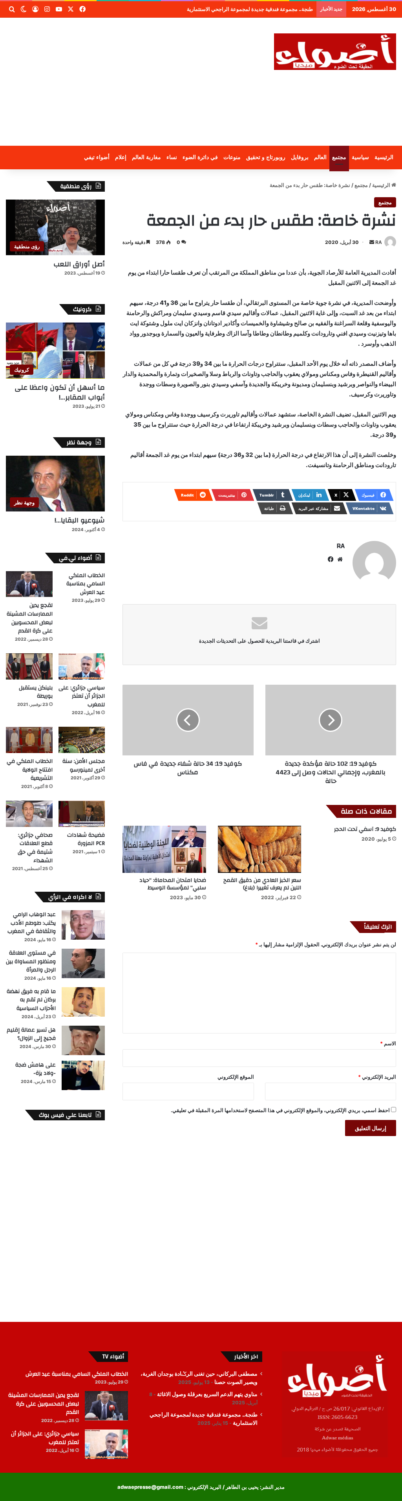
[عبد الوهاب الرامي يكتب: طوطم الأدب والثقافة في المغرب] (83, 925)
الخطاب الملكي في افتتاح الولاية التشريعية (30, 769)
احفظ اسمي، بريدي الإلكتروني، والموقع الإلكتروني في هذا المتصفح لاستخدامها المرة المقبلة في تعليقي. (280, 1110)
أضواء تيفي (97, 157)
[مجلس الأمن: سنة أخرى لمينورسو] (81, 740)
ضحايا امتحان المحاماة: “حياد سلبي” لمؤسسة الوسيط (172, 884)
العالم (320, 157)
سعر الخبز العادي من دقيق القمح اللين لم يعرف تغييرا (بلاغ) (262, 884)
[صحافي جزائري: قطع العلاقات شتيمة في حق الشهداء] (29, 814)
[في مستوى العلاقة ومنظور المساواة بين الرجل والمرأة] (83, 963)
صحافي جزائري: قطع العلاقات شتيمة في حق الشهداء (35, 848)
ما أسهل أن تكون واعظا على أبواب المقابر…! (60, 392)
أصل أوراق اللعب (79, 264)
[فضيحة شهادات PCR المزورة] (81, 814)
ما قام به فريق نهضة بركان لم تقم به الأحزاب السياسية (31, 999)
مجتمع (339, 157)
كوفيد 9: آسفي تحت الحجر (365, 829)
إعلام (120, 157)
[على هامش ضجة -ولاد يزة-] (83, 1075)
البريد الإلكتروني (377, 1077)
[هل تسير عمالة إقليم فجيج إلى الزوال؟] (83, 1040)
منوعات (232, 157)
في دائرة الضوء (200, 157)
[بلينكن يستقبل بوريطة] (29, 666)
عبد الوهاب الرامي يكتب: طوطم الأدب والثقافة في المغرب (31, 923)
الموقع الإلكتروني (235, 1077)
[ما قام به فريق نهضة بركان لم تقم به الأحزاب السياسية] (83, 1002)
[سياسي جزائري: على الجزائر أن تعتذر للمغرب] (81, 666)
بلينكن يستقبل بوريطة (36, 692)
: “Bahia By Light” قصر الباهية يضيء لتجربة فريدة (257, 9)
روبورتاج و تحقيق (265, 157)
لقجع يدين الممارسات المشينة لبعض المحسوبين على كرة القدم (30, 618)
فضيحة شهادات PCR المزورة (86, 839)
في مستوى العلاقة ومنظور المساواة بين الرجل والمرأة (31, 961)
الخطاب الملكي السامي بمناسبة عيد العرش (85, 583)
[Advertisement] (131, 81)
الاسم (388, 1043)
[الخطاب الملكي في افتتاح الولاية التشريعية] (29, 740)
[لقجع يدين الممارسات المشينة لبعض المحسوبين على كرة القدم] (29, 584)
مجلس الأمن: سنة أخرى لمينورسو (83, 765)
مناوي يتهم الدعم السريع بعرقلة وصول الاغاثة (207, 1394)
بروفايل (300, 157)
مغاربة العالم (146, 157)
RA (378, 242)
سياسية (360, 157)
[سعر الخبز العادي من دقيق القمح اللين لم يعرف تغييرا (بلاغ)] (259, 849)
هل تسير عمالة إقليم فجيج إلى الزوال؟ (31, 1034)
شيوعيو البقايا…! (80, 520)
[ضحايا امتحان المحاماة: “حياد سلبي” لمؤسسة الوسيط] (164, 849)
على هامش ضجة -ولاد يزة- (35, 1069)
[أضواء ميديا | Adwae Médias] (335, 51)
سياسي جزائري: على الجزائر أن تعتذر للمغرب (81, 696)
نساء (171, 157)
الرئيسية (384, 157)
